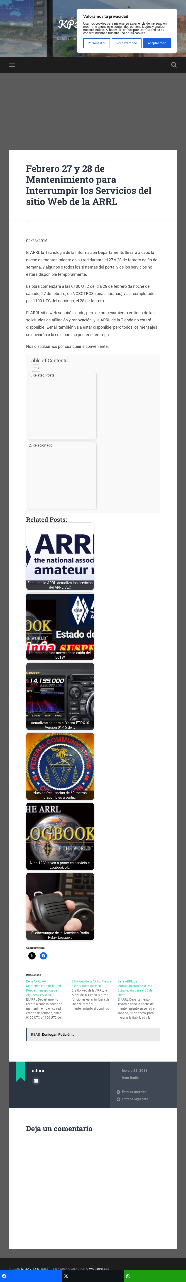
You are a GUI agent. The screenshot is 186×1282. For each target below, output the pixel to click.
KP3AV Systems (35, 1268)
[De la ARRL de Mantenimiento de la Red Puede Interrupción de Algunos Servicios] (49, 999)
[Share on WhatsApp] (155, 1276)
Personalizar (96, 43)
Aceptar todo (157, 43)
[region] (127, 31)
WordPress (99, 1268)
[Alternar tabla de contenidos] (92, 368)
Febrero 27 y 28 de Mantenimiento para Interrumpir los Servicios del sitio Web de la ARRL (89, 184)
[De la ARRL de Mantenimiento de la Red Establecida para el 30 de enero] (140, 999)
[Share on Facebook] (31, 1276)
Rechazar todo (126, 43)
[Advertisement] (93, 106)
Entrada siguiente (135, 1099)
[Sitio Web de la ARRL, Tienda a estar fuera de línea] (94, 995)
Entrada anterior (134, 1092)
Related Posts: (43, 375)
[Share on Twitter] (93, 1276)
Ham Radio (130, 1078)
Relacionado (42, 445)
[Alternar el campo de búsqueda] (174, 65)
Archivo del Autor (36, 1081)
